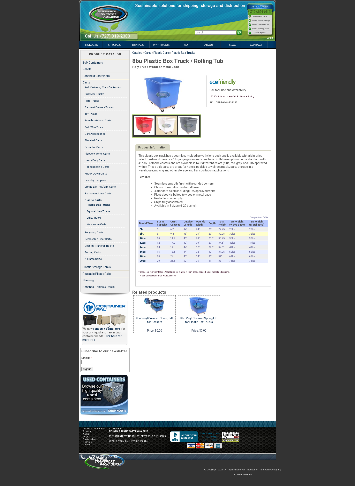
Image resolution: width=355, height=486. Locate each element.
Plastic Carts (161, 52)
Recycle (87, 442)
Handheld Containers (96, 76)
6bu (142, 229)
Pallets (87, 69)
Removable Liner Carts (98, 239)
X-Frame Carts (93, 258)
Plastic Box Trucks (183, 52)
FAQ (185, 44)
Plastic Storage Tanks (97, 267)
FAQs (85, 436)
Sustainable (89, 439)
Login (270, 37)
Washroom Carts (96, 224)
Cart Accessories (95, 133)
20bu (142, 260)
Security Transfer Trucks (99, 245)
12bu (142, 242)
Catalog (137, 52)
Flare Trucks (92, 100)
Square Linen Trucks (98, 211)
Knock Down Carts (96, 173)
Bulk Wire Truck (94, 127)
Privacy (87, 431)
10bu (142, 238)
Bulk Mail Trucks (94, 94)
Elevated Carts (93, 140)
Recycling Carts (94, 232)
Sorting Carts (93, 252)
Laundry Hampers (95, 180)
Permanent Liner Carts (98, 193)
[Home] (108, 22)
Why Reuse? (161, 44)
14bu (142, 247)
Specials (114, 44)
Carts (147, 52)
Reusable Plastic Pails (97, 273)
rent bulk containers (107, 328)
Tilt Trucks (91, 113)
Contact (256, 44)
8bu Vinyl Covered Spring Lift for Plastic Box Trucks (199, 320)
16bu (142, 251)
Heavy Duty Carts (95, 160)
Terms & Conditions (94, 428)
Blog (232, 44)
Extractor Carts (94, 147)
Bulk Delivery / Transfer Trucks (103, 87)
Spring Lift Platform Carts (100, 186)
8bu (142, 233)
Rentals (138, 44)
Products (91, 44)
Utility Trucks (94, 217)
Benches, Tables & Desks (99, 287)
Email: (86, 357)
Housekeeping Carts (97, 166)
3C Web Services (243, 474)
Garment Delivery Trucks (99, 107)
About (208, 44)
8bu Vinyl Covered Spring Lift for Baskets (154, 320)
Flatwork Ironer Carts (97, 153)
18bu (142, 256)
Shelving (88, 280)
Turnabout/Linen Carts (98, 120)
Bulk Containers (93, 62)
